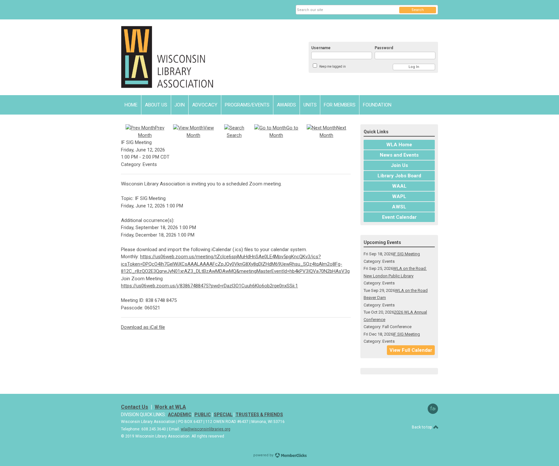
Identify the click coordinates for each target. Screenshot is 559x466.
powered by (263, 455)
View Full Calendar (410, 350)
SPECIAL (223, 414)
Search (417, 10)
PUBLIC (202, 414)
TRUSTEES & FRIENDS (259, 414)
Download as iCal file (143, 327)
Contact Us (134, 407)
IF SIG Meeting (406, 253)
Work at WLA (170, 407)
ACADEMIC (180, 414)
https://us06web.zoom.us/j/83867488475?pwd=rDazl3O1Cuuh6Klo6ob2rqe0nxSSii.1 (209, 286)
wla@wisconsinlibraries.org (205, 429)
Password (384, 48)
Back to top (422, 427)
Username (321, 48)
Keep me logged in (332, 66)
